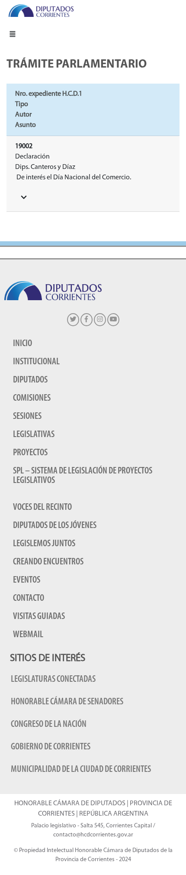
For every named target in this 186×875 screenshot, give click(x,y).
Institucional (36, 362)
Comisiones (32, 398)
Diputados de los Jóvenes (54, 526)
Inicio (22, 344)
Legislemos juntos (44, 544)
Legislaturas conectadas (53, 679)
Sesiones (27, 416)
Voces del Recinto (42, 507)
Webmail (28, 635)
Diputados (30, 380)
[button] (12, 34)
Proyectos (30, 453)
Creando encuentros (48, 562)
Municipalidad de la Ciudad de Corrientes (81, 770)
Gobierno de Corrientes (50, 747)
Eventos (26, 580)
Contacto (28, 598)
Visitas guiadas (39, 617)
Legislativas (34, 435)
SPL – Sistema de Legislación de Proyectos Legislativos (82, 476)
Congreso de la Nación (49, 724)
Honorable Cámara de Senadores (67, 702)
